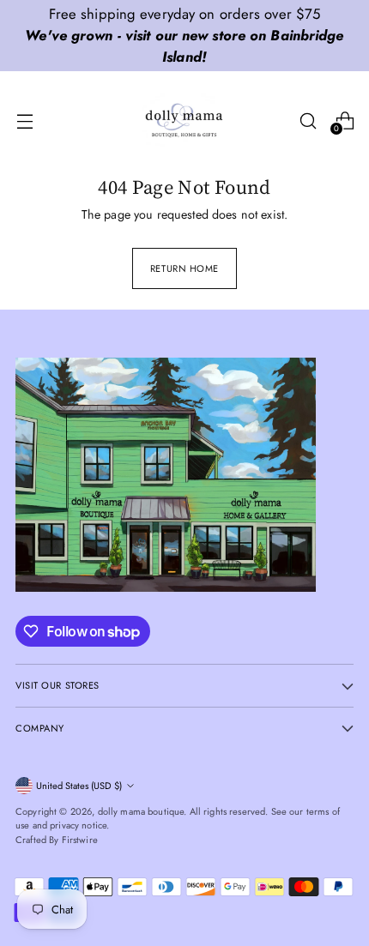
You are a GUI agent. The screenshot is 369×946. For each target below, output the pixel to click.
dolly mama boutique (141, 811)
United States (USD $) (79, 785)
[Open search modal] (307, 120)
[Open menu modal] (24, 120)
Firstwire (80, 840)
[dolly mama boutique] (184, 121)
